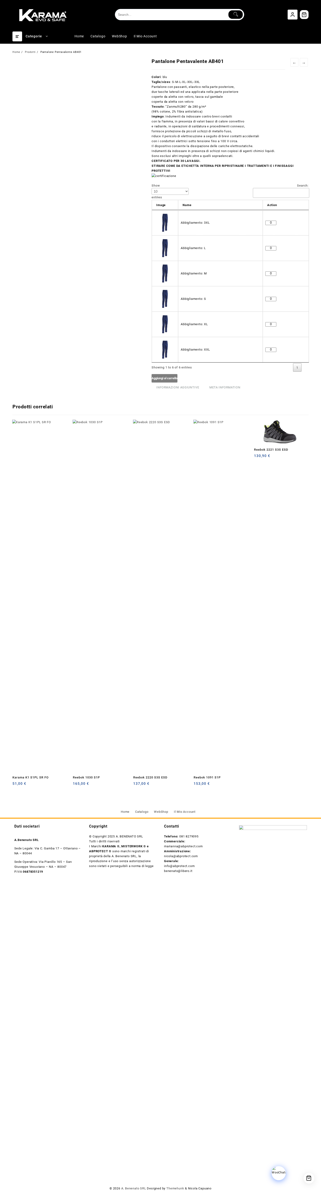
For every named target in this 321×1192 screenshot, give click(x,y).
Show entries (157, 191)
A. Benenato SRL (133, 1188)
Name (187, 205)
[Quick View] (26, 785)
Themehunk (175, 1188)
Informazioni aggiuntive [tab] (177, 387)
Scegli (16, 785)
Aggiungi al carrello (164, 378)
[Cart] (304, 14)
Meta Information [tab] (224, 387)
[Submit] (235, 14)
